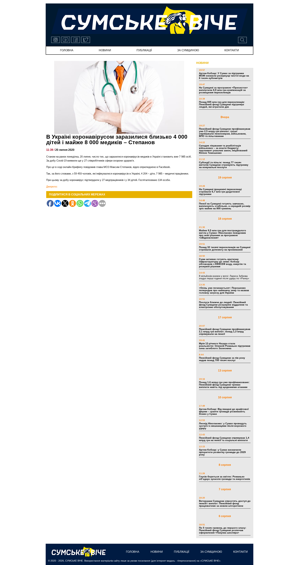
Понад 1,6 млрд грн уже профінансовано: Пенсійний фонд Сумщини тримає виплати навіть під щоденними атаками (224, 384)
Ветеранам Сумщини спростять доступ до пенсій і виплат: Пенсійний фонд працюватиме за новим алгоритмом (225, 503)
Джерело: (51, 186)
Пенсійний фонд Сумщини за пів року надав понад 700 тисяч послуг (222, 359)
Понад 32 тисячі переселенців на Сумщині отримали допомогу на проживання (224, 248)
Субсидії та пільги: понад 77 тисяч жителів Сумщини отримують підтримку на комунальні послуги (223, 165)
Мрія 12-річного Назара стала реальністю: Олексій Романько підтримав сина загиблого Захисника (224, 346)
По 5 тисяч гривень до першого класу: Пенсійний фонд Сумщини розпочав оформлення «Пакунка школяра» (222, 530)
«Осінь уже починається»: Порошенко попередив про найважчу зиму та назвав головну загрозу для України (224, 290)
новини (105, 50)
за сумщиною (188, 50)
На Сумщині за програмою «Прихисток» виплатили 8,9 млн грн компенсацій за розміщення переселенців (223, 90)
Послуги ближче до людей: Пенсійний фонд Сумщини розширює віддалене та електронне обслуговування (223, 304)
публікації (144, 50)
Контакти (231, 50)
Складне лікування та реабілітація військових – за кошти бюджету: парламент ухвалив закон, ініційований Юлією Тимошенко (223, 149)
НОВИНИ (202, 62)
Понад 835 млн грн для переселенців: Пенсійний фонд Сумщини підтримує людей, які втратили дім (222, 104)
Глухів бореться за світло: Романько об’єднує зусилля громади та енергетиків (224, 477)
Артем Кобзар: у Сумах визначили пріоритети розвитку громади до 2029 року (222, 452)
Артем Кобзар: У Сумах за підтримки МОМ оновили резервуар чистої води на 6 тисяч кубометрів (224, 75)
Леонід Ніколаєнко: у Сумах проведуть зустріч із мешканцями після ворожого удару (223, 426)
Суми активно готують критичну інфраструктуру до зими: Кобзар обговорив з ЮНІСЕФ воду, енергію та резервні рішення (222, 263)
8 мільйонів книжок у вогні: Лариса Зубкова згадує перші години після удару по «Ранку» (224, 277)
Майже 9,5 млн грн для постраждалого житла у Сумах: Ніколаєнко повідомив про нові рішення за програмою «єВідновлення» (222, 234)
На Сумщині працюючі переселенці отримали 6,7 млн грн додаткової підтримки (220, 191)
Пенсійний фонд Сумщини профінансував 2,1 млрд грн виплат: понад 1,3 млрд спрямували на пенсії (224, 331)
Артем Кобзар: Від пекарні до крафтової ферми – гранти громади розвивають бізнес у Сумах (224, 411)
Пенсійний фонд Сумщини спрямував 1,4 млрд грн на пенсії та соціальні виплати (224, 439)
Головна (66, 50)
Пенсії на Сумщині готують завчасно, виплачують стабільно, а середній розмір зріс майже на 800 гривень (224, 206)
